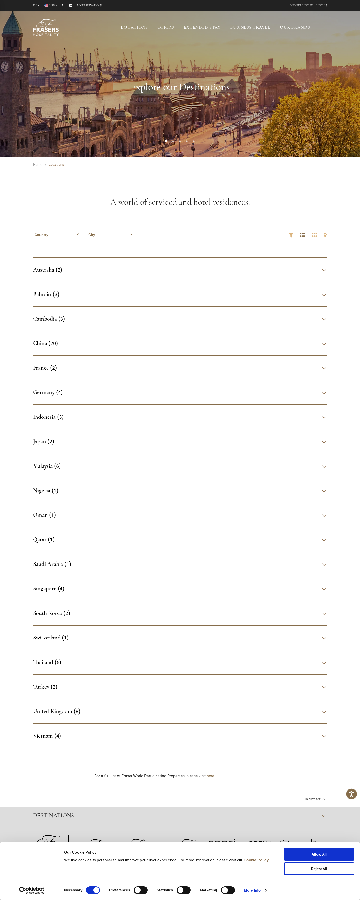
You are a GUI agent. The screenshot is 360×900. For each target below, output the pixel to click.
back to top (313, 799)
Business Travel (250, 28)
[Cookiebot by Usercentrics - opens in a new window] (31, 890)
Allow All (319, 854)
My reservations (89, 5)
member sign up (301, 5)
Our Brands (295, 28)
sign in (321, 5)
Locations (134, 28)
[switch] (141, 890)
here (210, 775)
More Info (252, 890)
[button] (166, 141)
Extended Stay (202, 28)
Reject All (319, 869)
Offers (165, 28)
